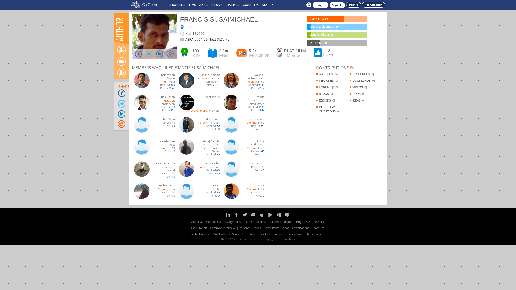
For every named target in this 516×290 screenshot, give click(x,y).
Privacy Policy (232, 222)
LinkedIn (160, 54)
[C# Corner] (146, 4)
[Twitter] (245, 217)
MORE (266, 4)
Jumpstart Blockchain (288, 234)
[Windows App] (279, 217)
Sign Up (337, 5)
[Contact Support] (287, 217)
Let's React (249, 234)
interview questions (329, 109)
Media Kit (261, 222)
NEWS (192, 4)
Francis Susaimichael (219, 19)
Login (320, 5)
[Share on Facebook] (122, 93)
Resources (363, 74)
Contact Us (213, 222)
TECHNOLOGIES (175, 4)
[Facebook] (236, 217)
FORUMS (216, 4)
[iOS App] (262, 217)
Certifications (300, 228)
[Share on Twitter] (122, 103)
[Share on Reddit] (122, 124)
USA (188, 27)
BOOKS (246, 4)
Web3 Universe (200, 234)
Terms (248, 222)
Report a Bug (292, 222)
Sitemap (275, 222)
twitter (149, 54)
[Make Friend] (121, 73)
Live (257, 4)
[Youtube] (253, 217)
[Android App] (270, 217)
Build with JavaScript (226, 234)
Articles (328, 74)
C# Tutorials (199, 228)
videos (359, 87)
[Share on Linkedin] (122, 114)
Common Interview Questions (229, 228)
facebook (138, 54)
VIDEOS (203, 4)
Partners (318, 222)
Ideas (358, 100)
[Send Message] (121, 61)
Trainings (232, 4)
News (358, 93)
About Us (197, 222)
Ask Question (373, 4)
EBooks (327, 100)
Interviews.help (314, 234)
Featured (328, 80)
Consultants (271, 228)
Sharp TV (318, 228)
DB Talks (266, 234)
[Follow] (121, 50)
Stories (256, 228)
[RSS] (352, 68)
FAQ (307, 222)
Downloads (363, 80)
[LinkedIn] (228, 217)
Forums (329, 87)
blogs (326, 93)
